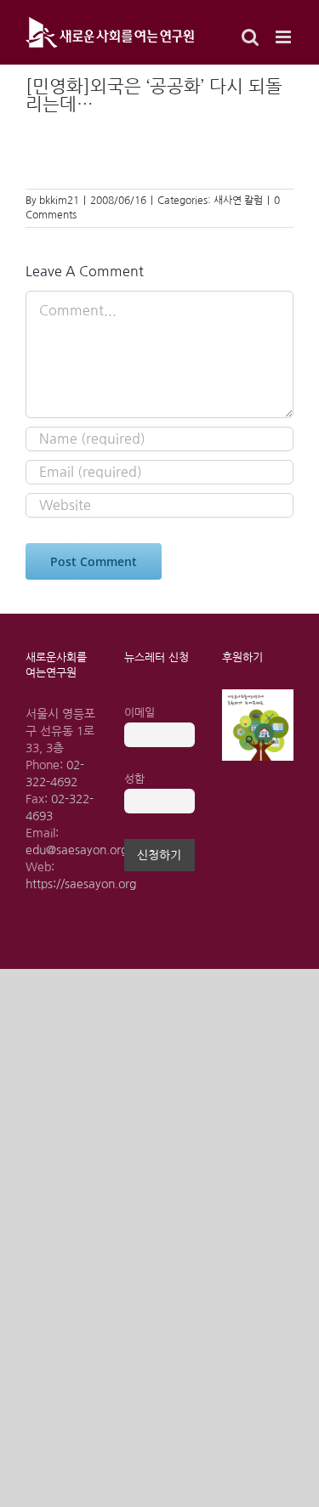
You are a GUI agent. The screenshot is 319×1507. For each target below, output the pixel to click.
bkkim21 (59, 200)
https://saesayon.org (81, 884)
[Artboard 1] (257, 695)
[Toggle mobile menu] (284, 37)
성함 (134, 779)
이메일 (139, 712)
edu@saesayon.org (77, 850)
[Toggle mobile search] (250, 37)
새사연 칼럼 (238, 200)
